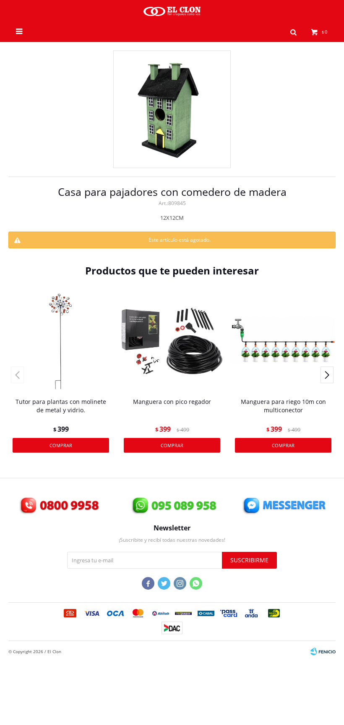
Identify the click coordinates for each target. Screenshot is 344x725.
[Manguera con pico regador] (172, 340)
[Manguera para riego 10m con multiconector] (283, 340)
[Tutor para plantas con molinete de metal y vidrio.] (60, 340)
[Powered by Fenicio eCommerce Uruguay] (323, 651)
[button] (293, 31)
